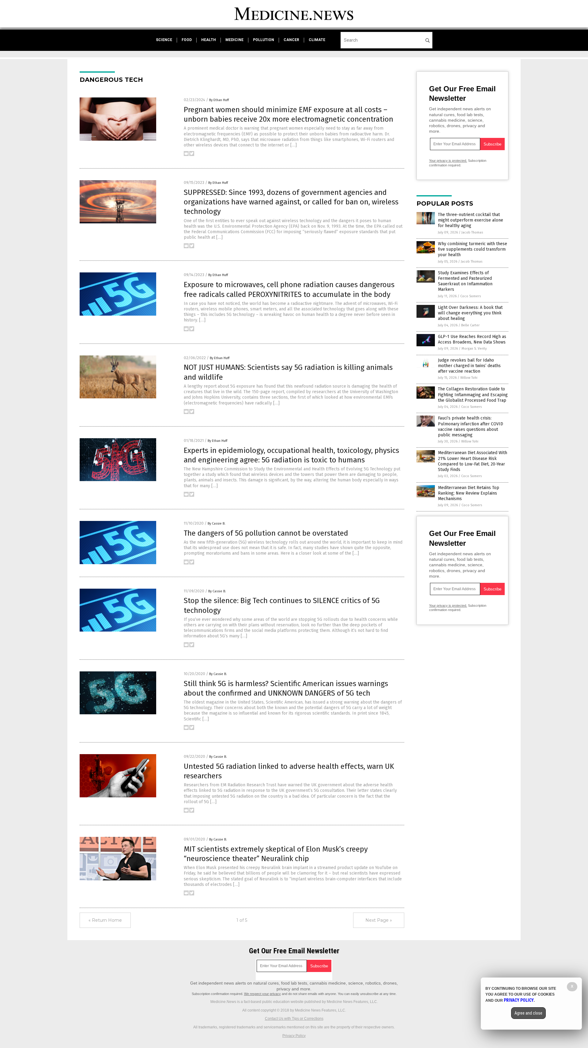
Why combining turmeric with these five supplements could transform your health (472, 249)
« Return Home (105, 920)
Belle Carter (470, 325)
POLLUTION (263, 40)
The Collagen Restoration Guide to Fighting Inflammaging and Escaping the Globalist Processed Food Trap (473, 394)
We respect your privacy (262, 994)
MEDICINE (234, 40)
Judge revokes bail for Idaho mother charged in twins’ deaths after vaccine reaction (469, 366)
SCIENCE (164, 40)
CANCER (291, 40)
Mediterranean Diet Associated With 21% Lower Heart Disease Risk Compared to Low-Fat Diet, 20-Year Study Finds (472, 461)
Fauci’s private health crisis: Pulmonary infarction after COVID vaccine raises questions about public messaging (470, 427)
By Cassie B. (216, 524)
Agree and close (528, 1013)
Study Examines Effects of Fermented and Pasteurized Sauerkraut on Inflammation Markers (465, 281)
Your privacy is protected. (448, 160)
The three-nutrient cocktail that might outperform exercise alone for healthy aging (470, 220)
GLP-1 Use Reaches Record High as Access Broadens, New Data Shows (472, 339)
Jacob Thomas (472, 232)
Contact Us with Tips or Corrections (294, 1018)
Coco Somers (470, 296)
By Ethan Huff (219, 100)
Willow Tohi (468, 378)
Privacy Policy (294, 1036)
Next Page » (378, 920)
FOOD (187, 40)
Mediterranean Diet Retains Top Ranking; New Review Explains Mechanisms (468, 493)
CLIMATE (317, 40)
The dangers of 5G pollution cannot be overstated (266, 533)
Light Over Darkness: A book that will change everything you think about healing (470, 313)
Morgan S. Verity (474, 349)
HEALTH (208, 40)
